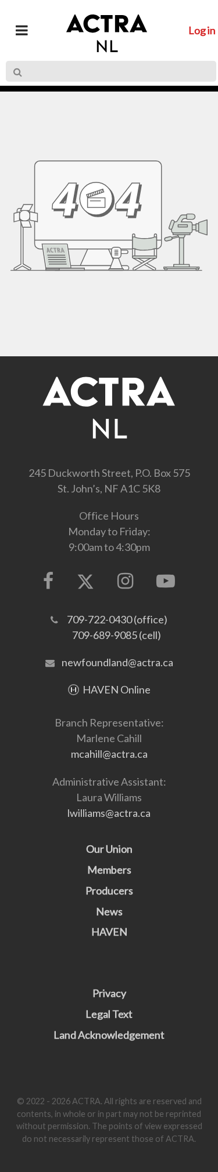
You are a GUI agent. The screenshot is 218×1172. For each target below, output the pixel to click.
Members (109, 869)
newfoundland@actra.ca (117, 662)
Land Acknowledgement (109, 1034)
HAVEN (109, 931)
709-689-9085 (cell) (116, 635)
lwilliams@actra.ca (109, 812)
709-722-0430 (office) (117, 619)
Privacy (109, 993)
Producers (109, 890)
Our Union (109, 848)
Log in (202, 30)
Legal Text (109, 1013)
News (109, 911)
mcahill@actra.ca (109, 753)
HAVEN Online (117, 689)
